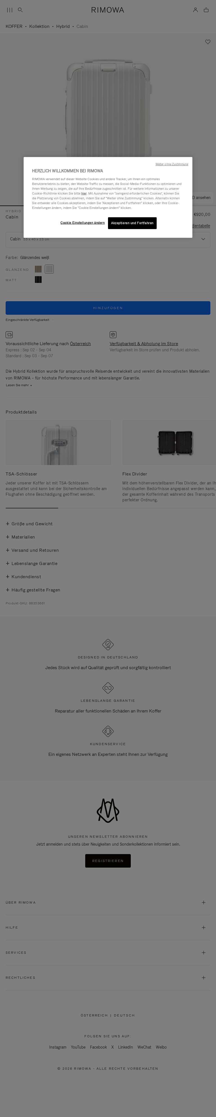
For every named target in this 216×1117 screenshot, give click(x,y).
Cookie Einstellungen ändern (82, 222)
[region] (108, 197)
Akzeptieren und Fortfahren (132, 223)
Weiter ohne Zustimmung (172, 164)
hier (84, 193)
